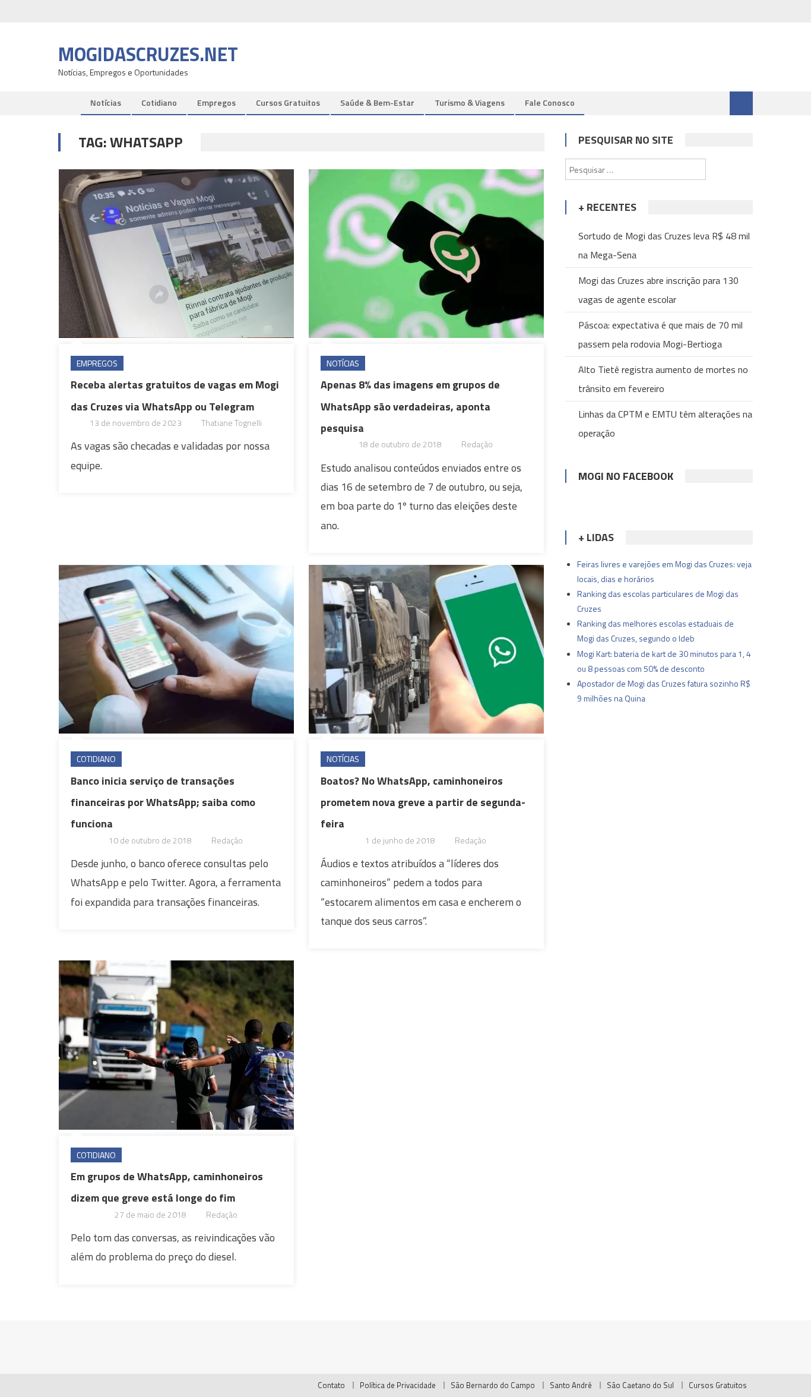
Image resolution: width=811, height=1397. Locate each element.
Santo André (571, 1385)
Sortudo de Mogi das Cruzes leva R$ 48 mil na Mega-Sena (664, 245)
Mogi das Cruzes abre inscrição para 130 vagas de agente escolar (658, 289)
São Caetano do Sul (640, 1385)
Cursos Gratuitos (288, 102)
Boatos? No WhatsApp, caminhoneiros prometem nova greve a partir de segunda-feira (423, 802)
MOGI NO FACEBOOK (625, 476)
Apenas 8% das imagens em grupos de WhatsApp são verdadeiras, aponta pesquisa (410, 406)
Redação (477, 444)
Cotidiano (159, 102)
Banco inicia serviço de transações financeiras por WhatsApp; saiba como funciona (163, 802)
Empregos (216, 102)
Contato (331, 1385)
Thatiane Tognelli (231, 422)
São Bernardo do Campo (493, 1385)
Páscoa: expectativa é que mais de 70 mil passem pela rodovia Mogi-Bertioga (660, 334)
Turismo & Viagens (470, 102)
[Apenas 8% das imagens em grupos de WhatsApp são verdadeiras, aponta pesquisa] (426, 253)
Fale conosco (550, 102)
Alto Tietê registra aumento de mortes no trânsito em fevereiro (663, 379)
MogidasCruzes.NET (148, 54)
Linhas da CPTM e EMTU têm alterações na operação (665, 423)
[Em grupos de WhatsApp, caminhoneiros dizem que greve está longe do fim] (176, 1044)
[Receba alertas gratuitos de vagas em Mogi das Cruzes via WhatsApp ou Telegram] (176, 253)
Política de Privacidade (398, 1385)
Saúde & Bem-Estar (377, 102)
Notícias (105, 102)
